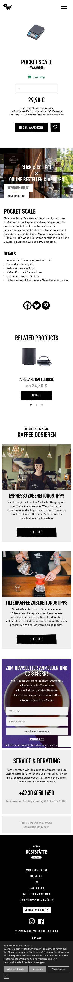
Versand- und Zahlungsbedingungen (36, 931)
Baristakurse (36, 888)
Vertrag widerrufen (36, 909)
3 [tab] (42, 405)
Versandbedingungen (36, 826)
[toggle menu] (64, 7)
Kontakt (36, 938)
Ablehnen (38, 969)
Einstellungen (58, 969)
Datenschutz (36, 739)
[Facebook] (27, 305)
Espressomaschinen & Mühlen (36, 900)
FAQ (36, 882)
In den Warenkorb (31, 127)
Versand (49, 107)
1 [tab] (31, 405)
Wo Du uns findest (36, 870)
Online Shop (36, 876)
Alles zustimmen (15, 969)
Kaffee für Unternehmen (37, 894)
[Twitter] (36, 305)
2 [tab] (36, 405)
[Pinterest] (46, 305)
